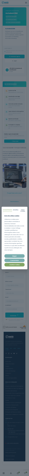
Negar (14, 256)
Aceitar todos (15, 265)
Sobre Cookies (22, 210)
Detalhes (15, 210)
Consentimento (7, 210)
